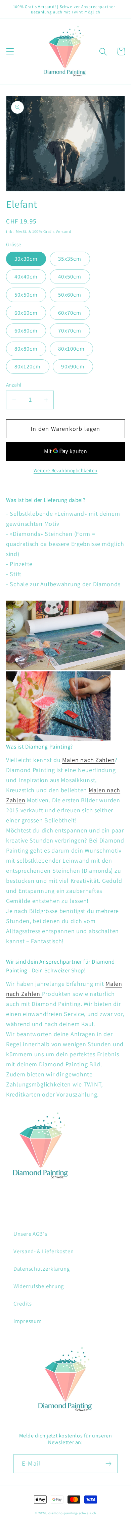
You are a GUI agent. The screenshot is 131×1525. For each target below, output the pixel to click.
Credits (22, 1303)
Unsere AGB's (30, 1233)
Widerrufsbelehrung (38, 1286)
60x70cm (69, 312)
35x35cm (69, 258)
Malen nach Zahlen (88, 760)
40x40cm (26, 276)
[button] (10, 51)
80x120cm (27, 366)
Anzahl (13, 384)
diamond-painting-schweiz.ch (72, 1513)
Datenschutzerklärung (41, 1268)
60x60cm (26, 312)
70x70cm (69, 330)
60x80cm (26, 330)
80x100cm (71, 348)
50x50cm (26, 294)
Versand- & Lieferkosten (43, 1251)
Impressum (27, 1321)
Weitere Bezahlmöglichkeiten (65, 470)
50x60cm (69, 294)
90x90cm (72, 366)
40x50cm (69, 276)
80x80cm (26, 348)
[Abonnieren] (108, 1463)
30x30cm (26, 258)
